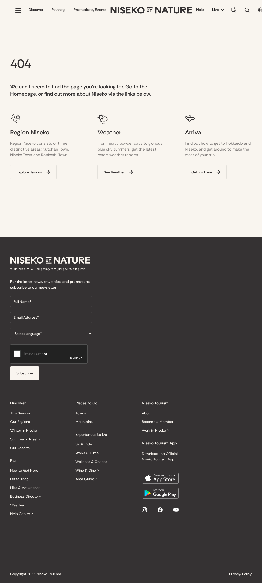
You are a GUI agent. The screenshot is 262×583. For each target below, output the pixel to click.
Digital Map (19, 479)
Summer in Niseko (25, 439)
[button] (18, 10)
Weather (17, 505)
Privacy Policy (240, 573)
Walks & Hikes (87, 453)
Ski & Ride (83, 444)
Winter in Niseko (23, 430)
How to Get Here (24, 470)
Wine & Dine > (87, 470)
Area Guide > (86, 479)
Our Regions (20, 422)
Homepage (23, 93)
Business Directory (25, 496)
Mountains (84, 422)
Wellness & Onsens (91, 461)
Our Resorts (20, 448)
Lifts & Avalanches (25, 487)
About (147, 413)
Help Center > (21, 514)
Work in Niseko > (155, 430)
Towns (80, 413)
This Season (20, 413)
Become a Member (157, 422)
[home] (151, 10)
